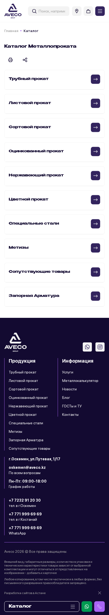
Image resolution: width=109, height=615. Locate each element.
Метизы (15, 431)
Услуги (67, 372)
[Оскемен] (76, 11)
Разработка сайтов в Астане (25, 593)
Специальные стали (26, 423)
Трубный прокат (23, 372)
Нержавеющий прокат (28, 406)
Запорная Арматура (26, 440)
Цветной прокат (23, 414)
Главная (11, 31)
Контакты (70, 414)
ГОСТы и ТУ (72, 406)
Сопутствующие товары (29, 448)
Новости (69, 389)
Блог (66, 397)
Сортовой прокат (24, 389)
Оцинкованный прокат (28, 397)
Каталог (20, 606)
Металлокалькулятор (80, 380)
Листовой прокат (23, 380)
